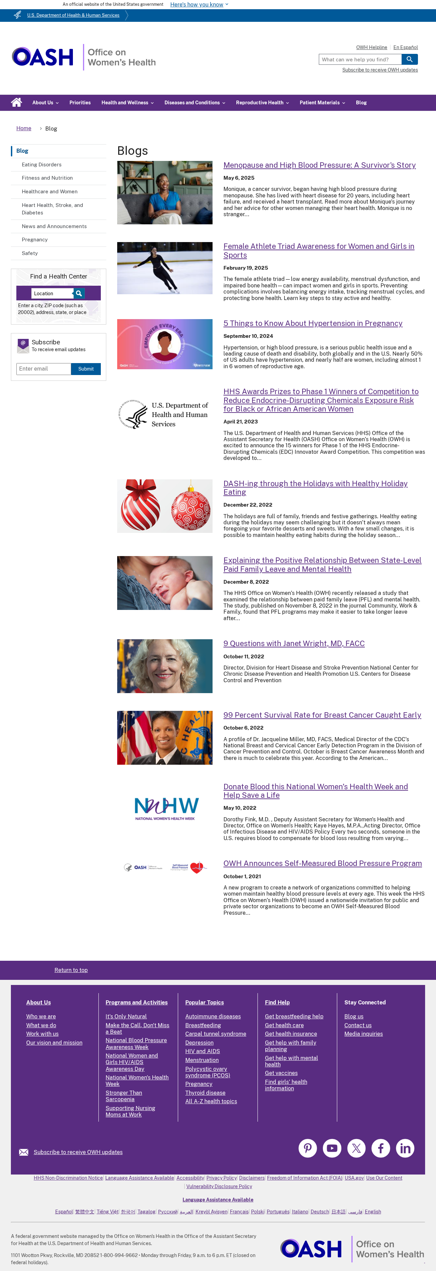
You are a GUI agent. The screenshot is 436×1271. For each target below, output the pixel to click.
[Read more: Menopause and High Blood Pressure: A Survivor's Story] (165, 193)
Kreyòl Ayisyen (212, 1211)
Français (239, 1211)
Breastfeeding (203, 1025)
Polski (257, 1211)
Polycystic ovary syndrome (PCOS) (207, 1072)
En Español (405, 47)
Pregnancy (35, 239)
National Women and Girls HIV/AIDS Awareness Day (132, 1062)
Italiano (300, 1211)
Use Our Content (384, 1178)
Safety (30, 253)
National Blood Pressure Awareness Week (136, 1043)
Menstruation (202, 1060)
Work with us (42, 1034)
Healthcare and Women (50, 191)
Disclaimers (252, 1178)
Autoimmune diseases (213, 1016)
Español (64, 1211)
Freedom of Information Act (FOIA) (304, 1178)
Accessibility (190, 1178)
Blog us (353, 1016)
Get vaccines (281, 1073)
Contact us (358, 1025)
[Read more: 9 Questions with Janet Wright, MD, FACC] (165, 666)
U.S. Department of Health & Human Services (73, 15)
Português (278, 1211)
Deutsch (320, 1211)
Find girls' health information (286, 1085)
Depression (199, 1043)
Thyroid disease (205, 1093)
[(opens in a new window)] (309, 1156)
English (373, 1211)
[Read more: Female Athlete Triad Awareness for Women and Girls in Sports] (165, 268)
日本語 (338, 1211)
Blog (361, 102)
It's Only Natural (126, 1016)
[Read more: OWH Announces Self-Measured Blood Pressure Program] (165, 867)
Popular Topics (204, 1002)
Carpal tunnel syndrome (215, 1034)
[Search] (410, 59)
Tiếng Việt (108, 1211)
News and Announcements (54, 226)
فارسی (355, 1211)
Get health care (284, 1025)
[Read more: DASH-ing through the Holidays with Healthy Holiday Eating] (165, 506)
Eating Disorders (42, 164)
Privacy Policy (221, 1178)
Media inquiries (363, 1034)
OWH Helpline (371, 47)
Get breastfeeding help (294, 1016)
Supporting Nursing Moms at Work (130, 1111)
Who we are (41, 1016)
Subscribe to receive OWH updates (380, 70)
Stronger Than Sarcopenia (124, 1096)
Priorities (80, 102)
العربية (186, 1211)
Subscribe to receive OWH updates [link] (78, 1152)
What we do (41, 1025)
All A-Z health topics (211, 1101)
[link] (26, 1152)
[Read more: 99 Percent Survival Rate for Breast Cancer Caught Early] (165, 738)
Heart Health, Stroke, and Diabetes (52, 209)
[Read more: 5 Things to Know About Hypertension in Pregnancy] (165, 344)
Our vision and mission (54, 1043)
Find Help (277, 1002)
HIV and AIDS (202, 1051)
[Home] (84, 68)
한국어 (128, 1211)
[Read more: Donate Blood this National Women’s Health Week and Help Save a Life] (165, 809)
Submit (86, 369)
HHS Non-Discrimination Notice (68, 1178)
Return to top (71, 970)
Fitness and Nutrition (47, 178)
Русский (167, 1211)
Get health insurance (291, 1034)
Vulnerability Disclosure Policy (219, 1186)
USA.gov (354, 1178)
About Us (38, 1002)
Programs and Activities (137, 1002)
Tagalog (147, 1211)
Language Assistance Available (139, 1178)
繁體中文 (84, 1211)
